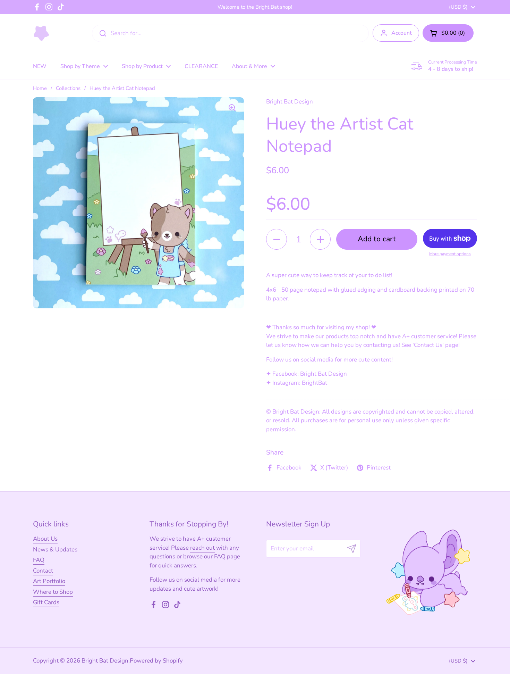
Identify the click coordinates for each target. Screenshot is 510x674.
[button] (448, 33)
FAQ (38, 560)
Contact (43, 571)
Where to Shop (53, 592)
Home (40, 88)
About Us (45, 539)
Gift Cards (46, 602)
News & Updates (55, 550)
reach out (202, 548)
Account (401, 33)
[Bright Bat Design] (41, 33)
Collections (68, 88)
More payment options (450, 254)
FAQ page (227, 556)
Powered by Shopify (156, 661)
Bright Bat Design (105, 661)
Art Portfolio (49, 581)
